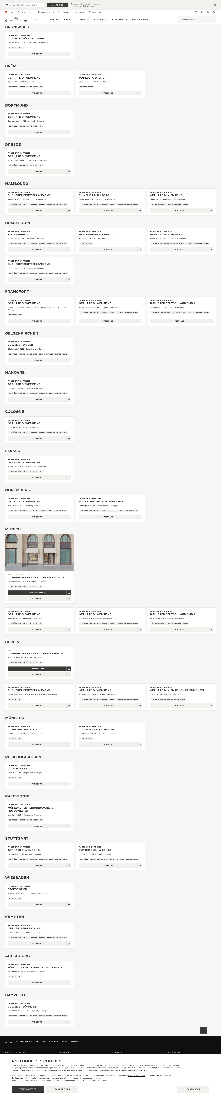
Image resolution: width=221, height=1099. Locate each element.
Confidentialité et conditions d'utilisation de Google (106, 1068)
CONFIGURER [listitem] (193, 1089)
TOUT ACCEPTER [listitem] (27, 1089)
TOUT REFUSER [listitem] (62, 1089)
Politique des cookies (136, 1075)
